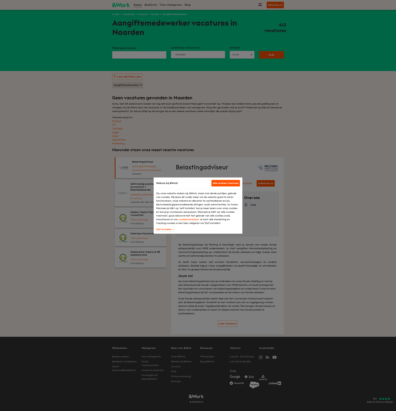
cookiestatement (188, 219)
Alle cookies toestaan (226, 183)
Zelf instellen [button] (164, 229)
